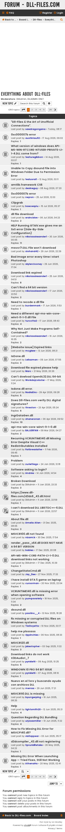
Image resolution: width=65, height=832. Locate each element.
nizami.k (30, 537)
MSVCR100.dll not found (27, 534)
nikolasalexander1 (36, 236)
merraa (29, 688)
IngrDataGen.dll (22, 415)
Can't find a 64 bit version (29, 287)
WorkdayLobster (35, 380)
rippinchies (31, 634)
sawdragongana (35, 129)
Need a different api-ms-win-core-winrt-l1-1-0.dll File (35, 315)
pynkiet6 (30, 661)
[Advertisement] (32, 57)
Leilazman (31, 359)
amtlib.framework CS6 (26, 185)
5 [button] (44, 109)
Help (14, 706)
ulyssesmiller (33, 720)
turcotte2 (31, 320)
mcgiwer (30, 350)
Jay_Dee (30, 574)
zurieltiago (31, 464)
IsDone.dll (18, 356)
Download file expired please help (34, 367)
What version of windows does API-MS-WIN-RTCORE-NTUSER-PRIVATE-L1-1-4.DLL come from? (37, 149)
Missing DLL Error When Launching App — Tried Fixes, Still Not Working (35, 758)
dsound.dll (18, 609)
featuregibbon (34, 157)
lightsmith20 (33, 709)
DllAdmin (21, 99)
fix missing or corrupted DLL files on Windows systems (35, 620)
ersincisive (31, 217)
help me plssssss (23, 631)
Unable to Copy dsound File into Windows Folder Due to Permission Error (35, 172)
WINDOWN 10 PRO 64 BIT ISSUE (31, 669)
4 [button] (40, 109)
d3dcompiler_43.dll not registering (35, 741)
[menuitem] (10, 13)
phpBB (27, 825)
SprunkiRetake (34, 745)
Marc (28, 371)
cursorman (32, 583)
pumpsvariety (33, 598)
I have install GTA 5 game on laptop (36, 580)
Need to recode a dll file (27, 302)
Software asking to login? (29, 469)
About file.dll (19, 519)
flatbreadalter (33, 449)
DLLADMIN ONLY (35, 99)
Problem (17, 460)
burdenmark (32, 305)
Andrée (29, 473)
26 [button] (50, 109)
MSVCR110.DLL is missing (27, 693)
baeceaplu (31, 206)
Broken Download (23, 481)
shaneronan (32, 418)
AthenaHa (31, 763)
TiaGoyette (32, 625)
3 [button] (36, 109)
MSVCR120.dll (20, 643)
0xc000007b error (23, 134)
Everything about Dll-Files (25, 94)
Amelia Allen (33, 522)
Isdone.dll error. (22, 389)
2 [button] (32, 109)
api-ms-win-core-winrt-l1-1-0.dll (33, 427)
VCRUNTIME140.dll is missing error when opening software (34, 593)
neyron (29, 197)
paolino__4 (32, 613)
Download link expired (26, 272)
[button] (23, 110)
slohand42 (31, 251)
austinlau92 (32, 138)
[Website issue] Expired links (31, 347)
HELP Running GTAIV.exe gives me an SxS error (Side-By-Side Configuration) (36, 229)
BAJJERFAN (31, 430)
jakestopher (32, 646)
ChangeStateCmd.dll (26, 571)
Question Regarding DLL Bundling (34, 717)
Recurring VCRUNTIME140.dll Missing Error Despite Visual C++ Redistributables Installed (36, 442)
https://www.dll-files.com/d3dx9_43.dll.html (30, 494)
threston (30, 407)
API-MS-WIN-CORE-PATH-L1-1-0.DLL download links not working (35, 557)
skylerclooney (33, 264)
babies (29, 550)
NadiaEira (31, 392)
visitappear (32, 736)
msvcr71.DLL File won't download (33, 248)
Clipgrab (17, 202)
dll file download (22, 214)
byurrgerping (33, 697)
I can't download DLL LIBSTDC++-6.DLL (37, 508)
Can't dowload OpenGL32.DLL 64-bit (36, 376)
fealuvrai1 (31, 179)
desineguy (31, 188)
